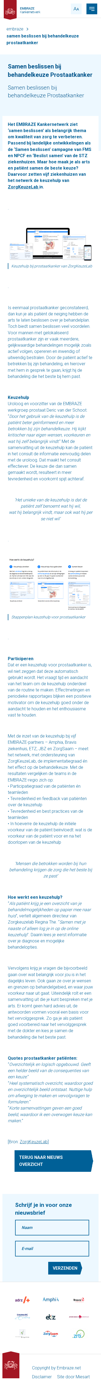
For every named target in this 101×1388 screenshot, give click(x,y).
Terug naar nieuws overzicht (41, 1161)
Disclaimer (42, 1376)
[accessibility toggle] (76, 9)
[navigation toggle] (91, 9)
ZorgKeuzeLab (34, 1141)
